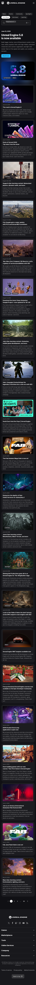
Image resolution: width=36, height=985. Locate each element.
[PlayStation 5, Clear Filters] (15, 21)
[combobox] (15, 24)
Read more (6, 56)
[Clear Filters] (27, 23)
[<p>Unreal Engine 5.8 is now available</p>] (18, 55)
